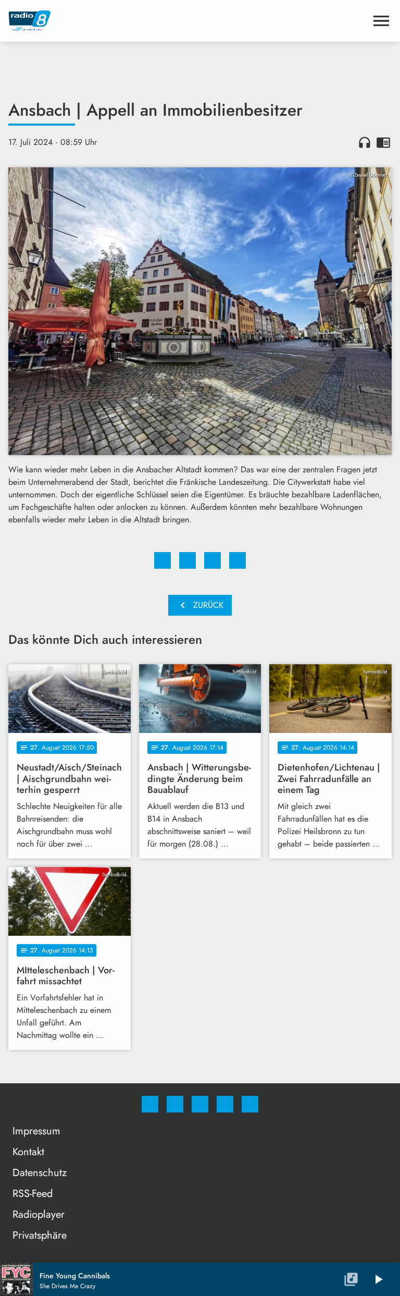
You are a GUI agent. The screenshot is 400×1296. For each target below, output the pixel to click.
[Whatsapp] (200, 1104)
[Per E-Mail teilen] (237, 560)
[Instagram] (175, 1104)
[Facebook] (150, 1104)
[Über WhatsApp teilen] (212, 560)
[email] (250, 1104)
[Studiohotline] (225, 1104)
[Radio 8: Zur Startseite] (187, 20)
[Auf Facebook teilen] (162, 560)
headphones (364, 142)
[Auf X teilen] (187, 560)
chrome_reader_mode (383, 142)
